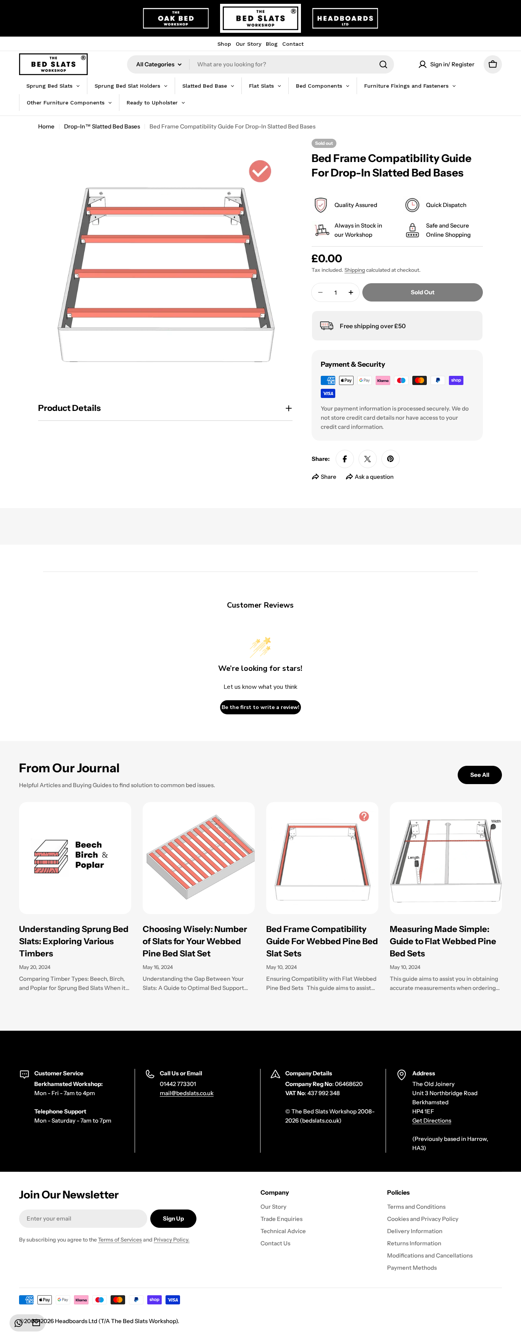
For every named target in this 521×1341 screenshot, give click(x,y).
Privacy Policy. (172, 1239)
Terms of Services (120, 1239)
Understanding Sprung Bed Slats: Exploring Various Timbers (74, 941)
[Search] (383, 64)
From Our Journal (69, 767)
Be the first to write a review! (260, 707)
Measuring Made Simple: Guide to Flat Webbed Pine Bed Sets (443, 941)
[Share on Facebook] (345, 459)
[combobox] (260, 64)
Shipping (354, 270)
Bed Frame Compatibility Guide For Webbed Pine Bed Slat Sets (322, 941)
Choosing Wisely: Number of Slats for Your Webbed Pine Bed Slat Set (195, 941)
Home (46, 126)
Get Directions (431, 1120)
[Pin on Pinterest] (390, 459)
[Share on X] (368, 459)
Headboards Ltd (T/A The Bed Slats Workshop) (116, 1321)
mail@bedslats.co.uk (187, 1093)
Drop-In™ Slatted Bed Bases (102, 126)
